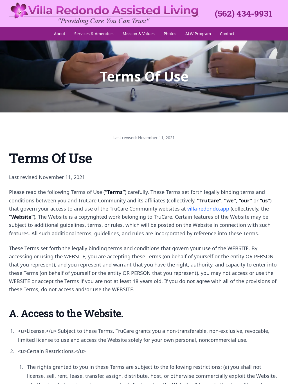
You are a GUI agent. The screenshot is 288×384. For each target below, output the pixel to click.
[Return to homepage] (112, 13)
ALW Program (198, 33)
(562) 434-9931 (243, 13)
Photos (170, 33)
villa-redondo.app (208, 208)
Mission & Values (139, 33)
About (59, 33)
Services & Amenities (94, 33)
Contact (227, 33)
